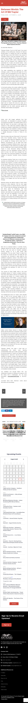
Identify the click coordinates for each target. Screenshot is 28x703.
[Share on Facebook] (7, 411)
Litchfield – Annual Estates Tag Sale (12, 518)
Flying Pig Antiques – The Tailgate (12, 574)
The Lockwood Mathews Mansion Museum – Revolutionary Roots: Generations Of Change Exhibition (12, 586)
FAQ (2, 681)
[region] (14, 396)
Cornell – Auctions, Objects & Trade (12, 547)
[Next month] (23, 459)
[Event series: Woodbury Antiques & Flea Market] (11, 577)
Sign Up (6, 625)
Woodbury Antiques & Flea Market (12, 578)
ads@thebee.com (17, 662)
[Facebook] (2, 647)
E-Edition (3, 672)
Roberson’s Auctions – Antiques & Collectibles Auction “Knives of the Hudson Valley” (12, 529)
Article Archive (4, 684)
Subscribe (3, 675)
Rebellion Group (10, 697)
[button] (3, 391)
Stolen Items (4, 689)
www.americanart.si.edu (13, 376)
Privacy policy (4, 699)
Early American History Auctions (11, 557)
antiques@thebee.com (16, 665)
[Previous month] (5, 459)
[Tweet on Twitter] (3, 411)
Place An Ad (4, 678)
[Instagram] (7, 647)
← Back (4, 19)
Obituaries (3, 686)
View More (14, 603)
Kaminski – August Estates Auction (12, 522)
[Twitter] (4, 647)
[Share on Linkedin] (11, 411)
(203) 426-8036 (7, 660)
